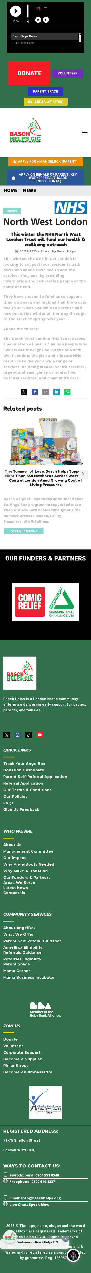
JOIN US (11, 1026)
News (29, 190)
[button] (85, 133)
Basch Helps (66, 251)
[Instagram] (17, 735)
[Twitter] (25, 392)
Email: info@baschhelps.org (35, 1198)
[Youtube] (39, 735)
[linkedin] (56, 392)
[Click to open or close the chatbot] (73, 1255)
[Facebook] (34, 392)
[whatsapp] (66, 392)
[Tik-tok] (28, 735)
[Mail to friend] (45, 392)
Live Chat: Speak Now (29, 1204)
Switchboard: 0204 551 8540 (34, 1175)
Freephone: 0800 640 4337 (32, 1181)
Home (10, 190)
